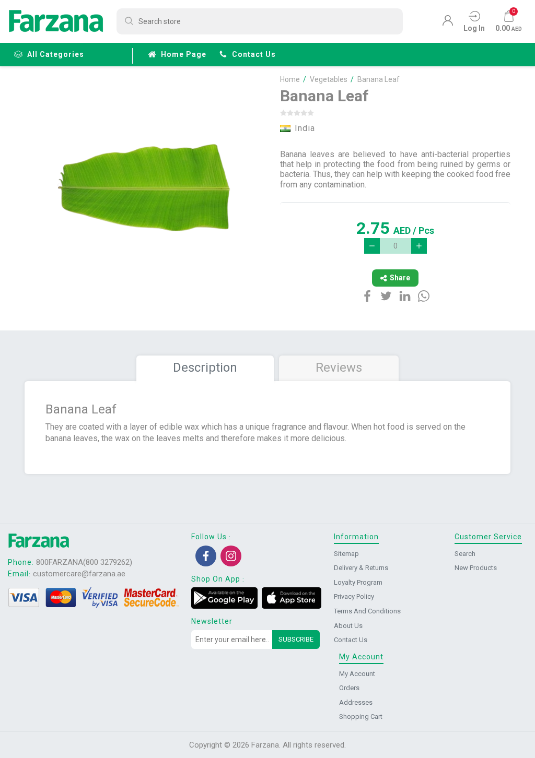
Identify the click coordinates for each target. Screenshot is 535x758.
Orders (349, 688)
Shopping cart (360, 716)
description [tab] (205, 367)
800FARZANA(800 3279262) (84, 562)
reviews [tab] (339, 367)
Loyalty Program (358, 582)
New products (476, 568)
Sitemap (346, 554)
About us (348, 626)
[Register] (448, 23)
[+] (419, 246)
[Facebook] (206, 556)
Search (465, 554)
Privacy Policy (354, 596)
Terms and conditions (367, 611)
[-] (372, 246)
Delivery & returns (361, 568)
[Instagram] (231, 556)
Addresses (356, 702)
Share (400, 278)
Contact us (254, 54)
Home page (183, 54)
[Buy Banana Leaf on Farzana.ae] (146, 191)
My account (357, 674)
